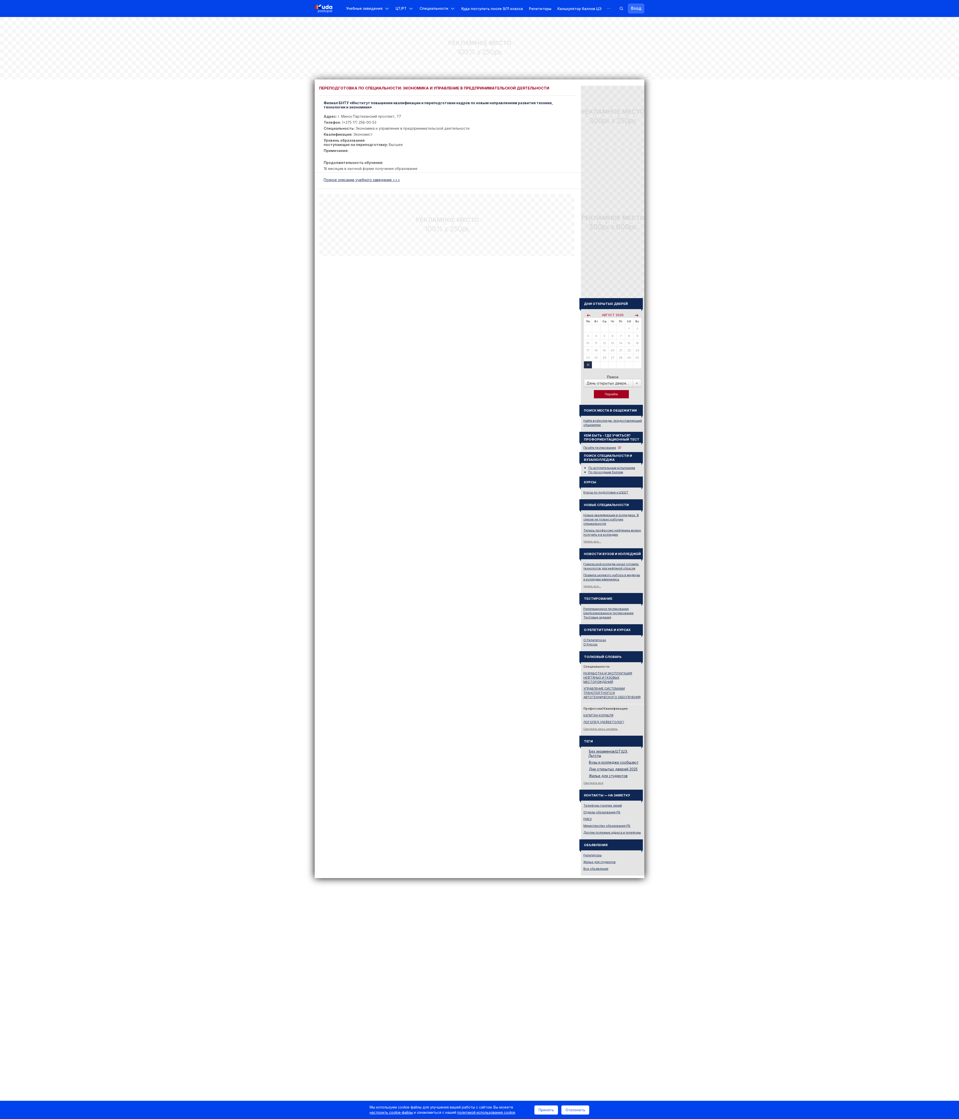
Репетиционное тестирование (606, 609)
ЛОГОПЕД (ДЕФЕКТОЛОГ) (603, 722)
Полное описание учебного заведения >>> (362, 180)
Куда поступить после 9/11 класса (492, 8)
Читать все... (592, 541)
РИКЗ (587, 819)
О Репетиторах (594, 640)
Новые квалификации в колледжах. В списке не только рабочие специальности (611, 519)
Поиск (612, 377)
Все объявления (595, 869)
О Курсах (590, 644)
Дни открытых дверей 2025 (613, 769)
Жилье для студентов (608, 776)
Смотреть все (593, 783)
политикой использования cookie (486, 1112)
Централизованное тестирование (608, 613)
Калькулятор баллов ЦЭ (579, 8)
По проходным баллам (605, 472)
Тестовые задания (597, 617)
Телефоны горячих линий (602, 805)
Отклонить (575, 1110)
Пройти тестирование (599, 448)
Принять (546, 1110)
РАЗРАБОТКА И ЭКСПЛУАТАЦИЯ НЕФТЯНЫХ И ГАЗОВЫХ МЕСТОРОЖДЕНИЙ (607, 677)
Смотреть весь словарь (600, 729)
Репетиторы (540, 8)
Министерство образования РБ (606, 826)
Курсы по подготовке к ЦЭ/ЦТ (605, 492)
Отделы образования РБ (601, 812)
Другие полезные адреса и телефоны (612, 832)
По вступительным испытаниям (611, 468)
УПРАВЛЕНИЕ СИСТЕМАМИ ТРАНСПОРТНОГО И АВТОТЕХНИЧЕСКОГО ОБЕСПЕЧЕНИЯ (612, 693)
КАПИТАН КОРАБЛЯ (598, 715)
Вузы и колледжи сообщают (614, 762)
